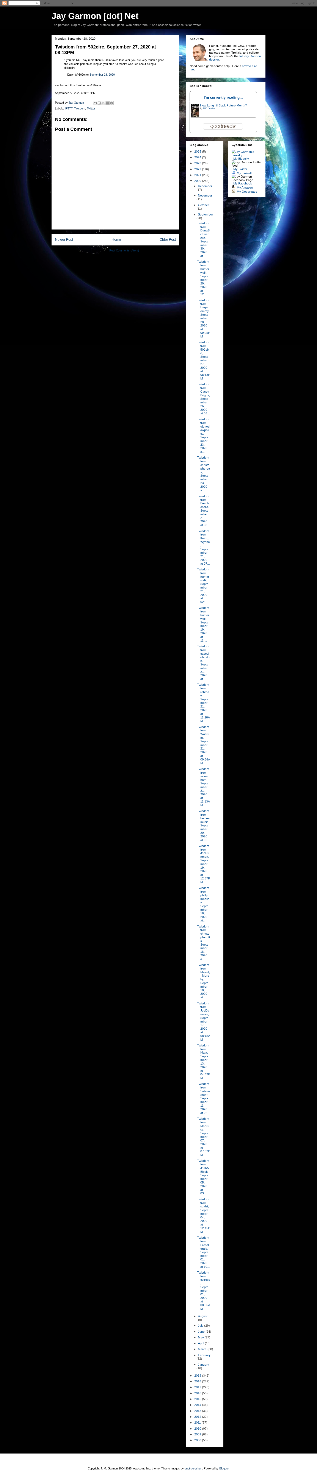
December (205, 186)
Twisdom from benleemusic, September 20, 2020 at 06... (203, 825)
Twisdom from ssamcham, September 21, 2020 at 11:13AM (203, 787)
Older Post (168, 239)
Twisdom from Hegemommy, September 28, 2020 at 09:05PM (203, 318)
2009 (198, 1434)
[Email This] (95, 103)
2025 (198, 151)
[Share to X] (103, 103)
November (205, 195)
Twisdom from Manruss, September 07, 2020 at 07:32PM (203, 1137)
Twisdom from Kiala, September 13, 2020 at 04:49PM (203, 1062)
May (201, 1337)
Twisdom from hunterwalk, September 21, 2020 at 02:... (203, 586)
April (201, 1343)
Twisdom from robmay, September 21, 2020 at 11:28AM (203, 703)
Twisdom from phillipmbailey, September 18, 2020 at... (203, 904)
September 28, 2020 (102, 74)
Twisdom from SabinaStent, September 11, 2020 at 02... (203, 1098)
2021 (198, 175)
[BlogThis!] (99, 103)
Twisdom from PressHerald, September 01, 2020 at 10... (203, 1252)
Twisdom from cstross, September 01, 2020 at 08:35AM (203, 1290)
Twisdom (79, 108)
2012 (198, 1416)
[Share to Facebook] (107, 103)
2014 (198, 1405)
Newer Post (64, 239)
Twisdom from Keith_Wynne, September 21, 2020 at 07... (203, 547)
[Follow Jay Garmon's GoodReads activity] (233, 191)
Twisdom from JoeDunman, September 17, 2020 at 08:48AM (203, 1021)
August (202, 1316)
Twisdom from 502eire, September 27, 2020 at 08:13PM (203, 360)
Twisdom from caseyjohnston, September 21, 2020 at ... (203, 663)
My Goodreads (247, 191)
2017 (198, 1387)
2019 (198, 1375)
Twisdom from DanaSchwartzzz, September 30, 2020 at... (203, 240)
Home (116, 239)
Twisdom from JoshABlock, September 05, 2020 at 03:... (203, 1177)
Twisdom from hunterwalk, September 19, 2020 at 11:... (203, 624)
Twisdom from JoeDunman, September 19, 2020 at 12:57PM (203, 864)
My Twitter (240, 169)
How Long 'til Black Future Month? (223, 105)
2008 (198, 1440)
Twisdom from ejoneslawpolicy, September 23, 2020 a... (203, 435)
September (205, 214)
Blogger (224, 1468)
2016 (198, 1393)
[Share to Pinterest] (111, 103)
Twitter (91, 108)
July (201, 1325)
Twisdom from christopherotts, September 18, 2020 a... (203, 943)
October (203, 205)
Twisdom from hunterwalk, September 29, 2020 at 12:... (203, 278)
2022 (198, 169)
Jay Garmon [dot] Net (95, 16)
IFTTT (68, 108)
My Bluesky (241, 158)
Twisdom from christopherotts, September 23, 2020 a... (203, 474)
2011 (198, 1422)
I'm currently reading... (223, 97)
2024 (198, 157)
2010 (198, 1428)
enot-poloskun (193, 1468)
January (203, 1364)
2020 (198, 181)
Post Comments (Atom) (124, 250)
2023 (198, 163)
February (204, 1355)
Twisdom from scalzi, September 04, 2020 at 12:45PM (203, 1215)
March (202, 1349)
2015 (198, 1399)
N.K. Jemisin (209, 108)
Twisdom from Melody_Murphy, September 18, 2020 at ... (203, 981)
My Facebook (242, 183)
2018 (198, 1381)
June (202, 1331)
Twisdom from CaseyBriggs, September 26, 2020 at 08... (203, 399)
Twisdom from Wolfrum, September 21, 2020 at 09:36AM (203, 745)
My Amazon (245, 187)
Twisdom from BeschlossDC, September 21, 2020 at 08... (203, 510)
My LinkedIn (245, 173)
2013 (198, 1411)
